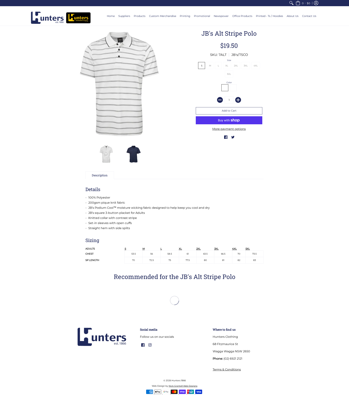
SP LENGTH (92, 260)
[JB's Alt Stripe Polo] (106, 154)
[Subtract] (220, 100)
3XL (246, 65)
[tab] (99, 175)
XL (226, 65)
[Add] (238, 100)
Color (229, 82)
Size (229, 60)
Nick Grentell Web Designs (183, 386)
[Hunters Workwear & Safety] (78, 17)
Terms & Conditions (227, 369)
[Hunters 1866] (47, 18)
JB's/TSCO (239, 55)
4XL (256, 65)
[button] (303, 3)
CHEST (89, 253)
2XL (236, 65)
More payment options (229, 129)
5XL (229, 74)
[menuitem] (291, 3)
